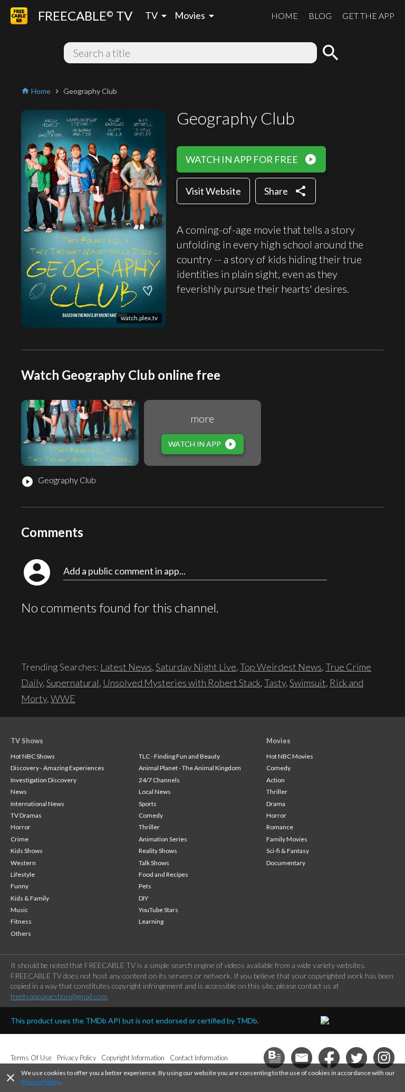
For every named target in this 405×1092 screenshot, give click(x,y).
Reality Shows (158, 851)
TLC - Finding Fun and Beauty (179, 756)
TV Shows (27, 740)
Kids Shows (27, 851)
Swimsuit (308, 682)
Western (23, 863)
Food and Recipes (163, 874)
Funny (19, 886)
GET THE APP (368, 16)
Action (275, 780)
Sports (148, 804)
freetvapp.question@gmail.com (59, 996)
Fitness (21, 921)
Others (21, 933)
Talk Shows (154, 863)
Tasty (275, 682)
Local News (155, 792)
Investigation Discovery (43, 780)
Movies (278, 740)
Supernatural (72, 682)
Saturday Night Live (196, 667)
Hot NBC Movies (289, 756)
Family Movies (286, 839)
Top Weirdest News (281, 667)
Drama (275, 804)
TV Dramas (26, 815)
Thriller (149, 827)
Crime (19, 839)
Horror (21, 827)
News (19, 792)
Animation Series (163, 839)
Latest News (126, 667)
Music (19, 910)
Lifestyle (23, 874)
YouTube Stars (158, 910)
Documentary (285, 863)
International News (37, 804)
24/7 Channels (159, 780)
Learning (151, 921)
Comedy (151, 815)
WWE (63, 698)
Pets (145, 886)
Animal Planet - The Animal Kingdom (190, 768)
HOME (284, 16)
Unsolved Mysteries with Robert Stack (182, 682)
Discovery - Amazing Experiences (57, 768)
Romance (279, 827)
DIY (143, 898)
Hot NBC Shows (33, 756)
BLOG (320, 16)
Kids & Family (30, 898)
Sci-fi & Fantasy (287, 851)
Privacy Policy (40, 1082)
